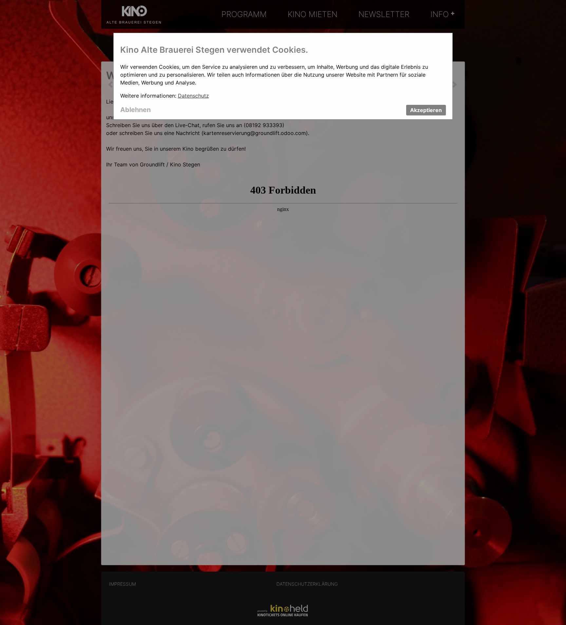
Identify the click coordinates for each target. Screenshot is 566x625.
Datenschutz (193, 95)
